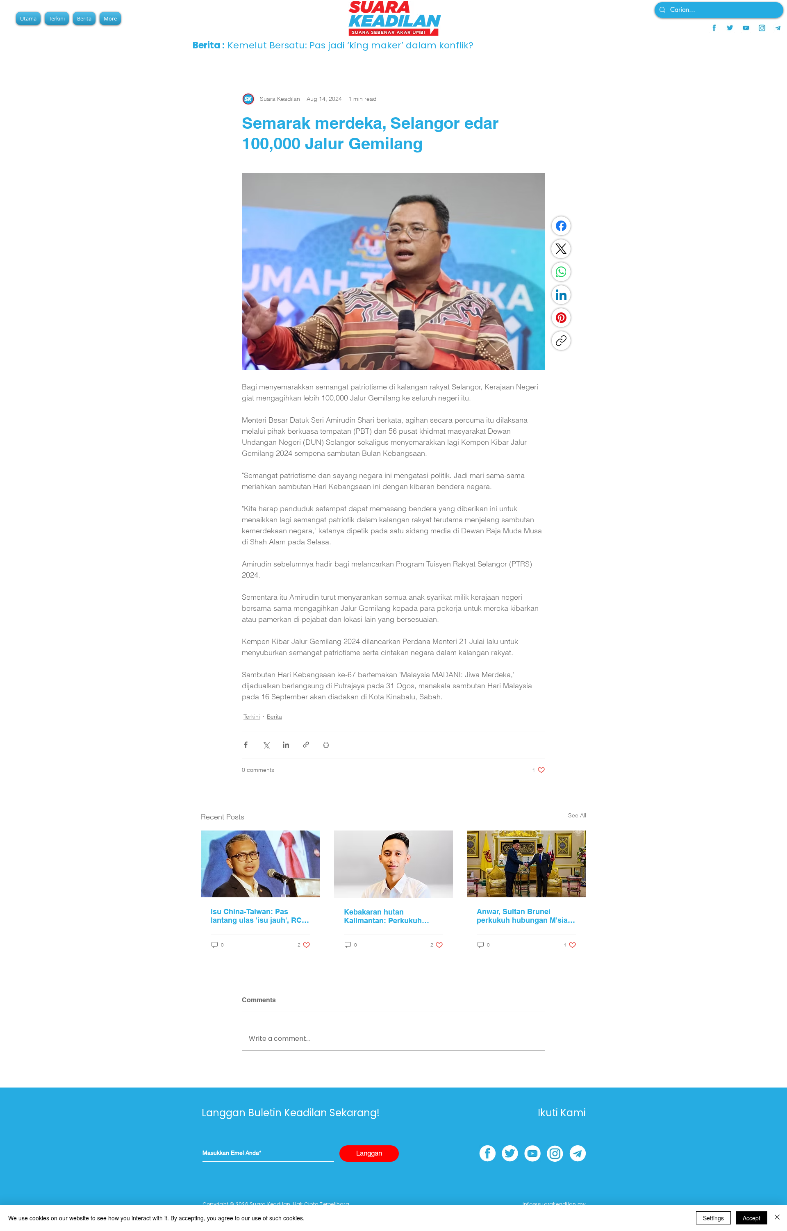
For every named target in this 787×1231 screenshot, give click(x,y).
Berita (274, 716)
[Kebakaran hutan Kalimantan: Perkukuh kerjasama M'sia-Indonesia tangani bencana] (393, 864)
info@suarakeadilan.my (554, 1204)
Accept (751, 1218)
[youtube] (746, 28)
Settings (713, 1218)
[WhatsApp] (561, 271)
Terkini (251, 716)
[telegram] (778, 28)
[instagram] (762, 28)
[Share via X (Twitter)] (266, 745)
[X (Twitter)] (561, 248)
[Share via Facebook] (246, 745)
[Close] (777, 1217)
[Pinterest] (561, 317)
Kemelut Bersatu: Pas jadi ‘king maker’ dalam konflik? (387, 45)
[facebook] (714, 28)
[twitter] (730, 28)
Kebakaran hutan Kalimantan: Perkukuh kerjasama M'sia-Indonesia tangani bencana (390, 916)
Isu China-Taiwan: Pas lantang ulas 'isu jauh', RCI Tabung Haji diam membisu (258, 915)
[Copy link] (561, 340)
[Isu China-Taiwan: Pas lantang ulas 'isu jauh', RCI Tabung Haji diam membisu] (260, 864)
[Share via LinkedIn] (286, 745)
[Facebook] (561, 225)
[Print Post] (326, 745)
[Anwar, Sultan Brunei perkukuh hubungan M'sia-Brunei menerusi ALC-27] (526, 864)
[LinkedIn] (561, 294)
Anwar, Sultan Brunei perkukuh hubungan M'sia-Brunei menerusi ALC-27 (523, 915)
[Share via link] (306, 745)
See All (577, 815)
